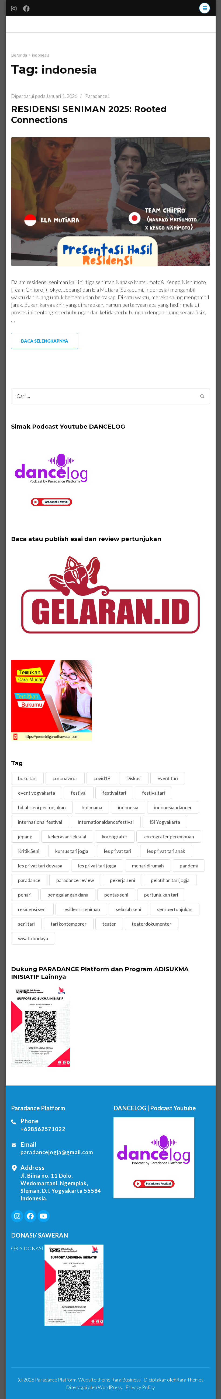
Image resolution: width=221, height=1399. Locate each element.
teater (109, 924)
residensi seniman (81, 909)
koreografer (114, 836)
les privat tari (117, 851)
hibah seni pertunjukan (42, 807)
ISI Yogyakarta (165, 822)
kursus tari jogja (71, 851)
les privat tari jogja (97, 866)
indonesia (128, 807)
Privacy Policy (140, 1387)
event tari (167, 778)
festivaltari (153, 793)
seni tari (26, 924)
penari (25, 895)
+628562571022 (42, 1129)
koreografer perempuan (168, 836)
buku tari (27, 778)
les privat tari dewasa (40, 866)
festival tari (114, 793)
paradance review (75, 880)
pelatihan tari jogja (170, 880)
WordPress (110, 1387)
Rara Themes (189, 1380)
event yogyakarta (36, 793)
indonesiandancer (173, 807)
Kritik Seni (28, 851)
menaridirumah (148, 866)
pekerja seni (122, 880)
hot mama (92, 807)
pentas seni (116, 895)
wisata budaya (33, 938)
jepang (25, 836)
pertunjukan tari (161, 895)
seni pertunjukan (174, 909)
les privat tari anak (166, 851)
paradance (29, 880)
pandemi (189, 866)
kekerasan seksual (67, 836)
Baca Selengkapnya (44, 340)
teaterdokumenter (151, 924)
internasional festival (40, 822)
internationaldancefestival (106, 822)
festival (79, 793)
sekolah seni (128, 909)
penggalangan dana (67, 895)
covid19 (102, 778)
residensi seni (32, 909)
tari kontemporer (69, 924)
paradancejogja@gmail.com (56, 1152)
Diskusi (133, 778)
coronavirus (65, 778)
